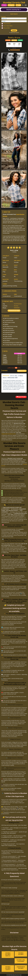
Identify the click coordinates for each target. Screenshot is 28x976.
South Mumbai (20, 214)
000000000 (15, 50)
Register (12, 5)
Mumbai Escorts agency (7, 968)
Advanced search (15, 32)
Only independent (7, 26)
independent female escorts (8, 434)
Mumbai (5, 216)
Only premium (7, 23)
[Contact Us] (25, 5)
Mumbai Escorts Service (7, 954)
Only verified (6, 28)
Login (19, 5)
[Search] (23, 5)
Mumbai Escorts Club (14, 2)
